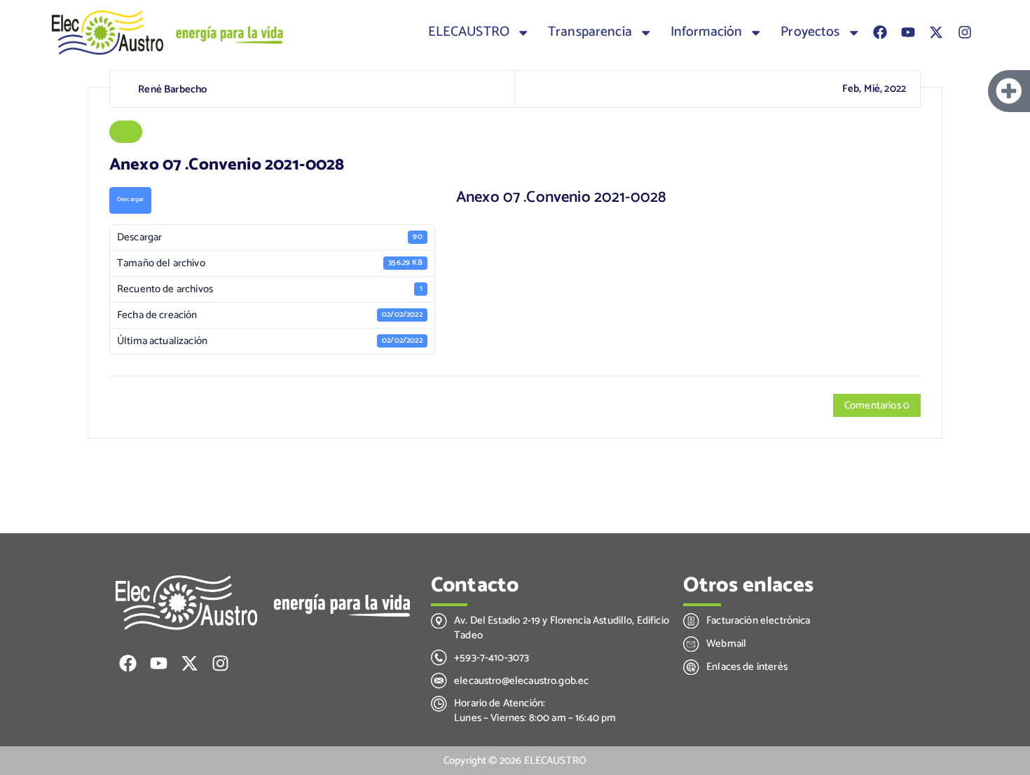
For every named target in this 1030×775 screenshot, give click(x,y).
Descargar (130, 199)
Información (707, 32)
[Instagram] (965, 32)
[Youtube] (908, 32)
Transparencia (590, 32)
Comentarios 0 (876, 405)
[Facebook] (880, 32)
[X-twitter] (936, 32)
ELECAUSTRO (469, 32)
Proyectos (810, 32)
